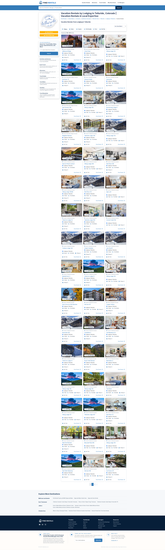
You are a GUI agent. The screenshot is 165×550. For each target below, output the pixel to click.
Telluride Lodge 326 (89, 135)
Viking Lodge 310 (111, 276)
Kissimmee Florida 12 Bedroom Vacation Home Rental (79, 510)
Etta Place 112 (88, 192)
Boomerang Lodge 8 (111, 107)
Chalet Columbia (88, 248)
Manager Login (101, 525)
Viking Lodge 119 (88, 388)
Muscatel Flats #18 (89, 442)
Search (49, 53)
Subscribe (98, 540)
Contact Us (113, 540)
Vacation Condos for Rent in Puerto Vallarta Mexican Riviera (87, 505)
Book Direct (50, 32)
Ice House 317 (110, 471)
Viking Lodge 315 (111, 442)
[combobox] (77, 7)
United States (71, 18)
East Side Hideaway (67, 471)
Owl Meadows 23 (111, 332)
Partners (100, 527)
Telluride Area (95, 18)
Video (84, 523)
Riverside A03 (66, 332)
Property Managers (72, 523)
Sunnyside (109, 79)
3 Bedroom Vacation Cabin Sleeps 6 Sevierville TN (107, 501)
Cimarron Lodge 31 (89, 276)
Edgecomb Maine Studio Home (80, 498)
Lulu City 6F (109, 248)
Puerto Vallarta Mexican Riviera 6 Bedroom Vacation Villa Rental (66, 507)
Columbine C (87, 332)
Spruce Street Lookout (68, 163)
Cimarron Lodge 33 (67, 220)
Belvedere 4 (109, 360)
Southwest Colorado (86, 18)
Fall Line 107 (87, 304)
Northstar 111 (65, 79)
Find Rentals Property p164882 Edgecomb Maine (63, 498)
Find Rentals (64, 18)
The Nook (109, 388)
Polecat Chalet (88, 79)
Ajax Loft (108, 192)
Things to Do (71, 525)
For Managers (121, 2)
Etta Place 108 (110, 163)
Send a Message (49, 35)
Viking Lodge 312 (111, 135)
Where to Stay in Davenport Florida (60, 510)
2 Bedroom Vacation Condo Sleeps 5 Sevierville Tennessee (65, 501)
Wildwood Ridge (66, 51)
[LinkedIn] (42, 524)
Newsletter (70, 527)
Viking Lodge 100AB (67, 192)
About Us (85, 522)
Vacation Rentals (86, 2)
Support (115, 525)
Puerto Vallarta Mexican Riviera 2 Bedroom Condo (63, 505)
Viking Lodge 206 (89, 163)
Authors (85, 527)
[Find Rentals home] (47, 2)
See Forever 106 (66, 107)
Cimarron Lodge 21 (67, 360)
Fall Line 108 (87, 471)
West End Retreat (67, 442)
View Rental (76, 59)
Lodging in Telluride (110, 18)
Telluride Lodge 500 (89, 220)
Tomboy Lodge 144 (67, 248)
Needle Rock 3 (66, 276)
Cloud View (87, 51)
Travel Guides (102, 2)
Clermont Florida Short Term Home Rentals (100, 510)
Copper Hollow (110, 304)
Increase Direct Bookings (104, 522)
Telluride (102, 18)
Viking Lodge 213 (111, 51)
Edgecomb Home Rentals (93, 498)
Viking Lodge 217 (66, 414)
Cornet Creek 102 (111, 220)
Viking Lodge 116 (66, 388)
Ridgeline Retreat (67, 135)
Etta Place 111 (109, 414)
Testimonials (101, 523)
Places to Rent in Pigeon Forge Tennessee (87, 501)
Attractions (94, 2)
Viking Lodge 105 (88, 107)
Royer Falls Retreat (89, 360)
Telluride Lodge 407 (89, 414)
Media (84, 525)
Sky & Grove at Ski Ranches (69, 304)
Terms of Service (117, 523)
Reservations (116, 522)
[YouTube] (40, 524)
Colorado (78, 18)
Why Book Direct (112, 2)
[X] (45, 524)
